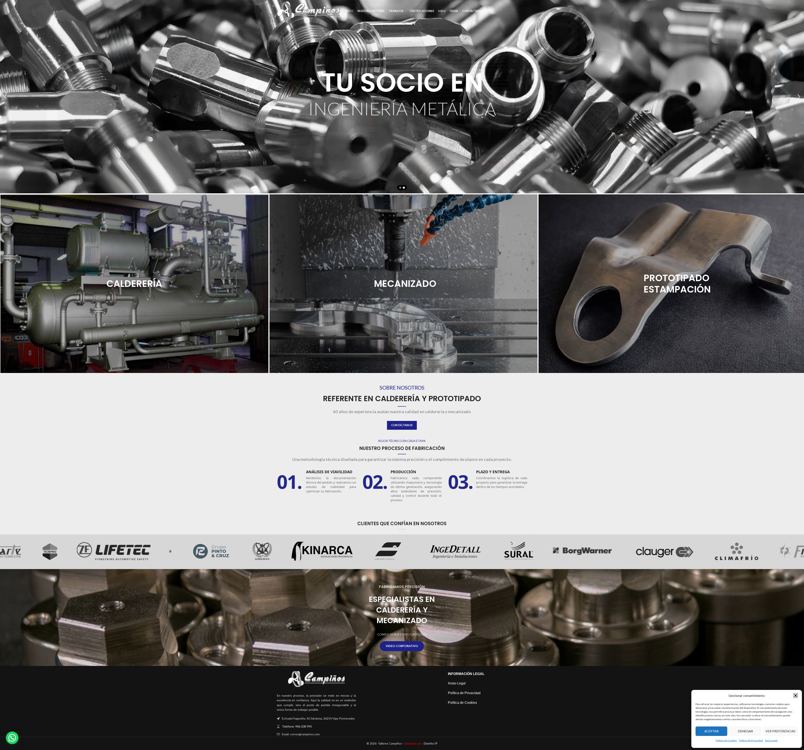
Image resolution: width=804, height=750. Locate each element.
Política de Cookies (726, 740)
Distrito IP (420, 743)
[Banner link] (134, 283)
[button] (795, 695)
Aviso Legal (771, 740)
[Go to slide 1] (400, 188)
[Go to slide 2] (404, 188)
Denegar (745, 731)
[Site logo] (309, 10)
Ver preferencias (780, 731)
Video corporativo (402, 646)
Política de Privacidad (751, 740)
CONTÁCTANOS (402, 425)
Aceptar (711, 731)
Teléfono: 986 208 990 (297, 726)
